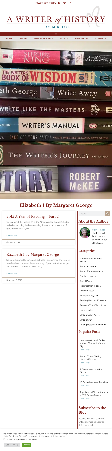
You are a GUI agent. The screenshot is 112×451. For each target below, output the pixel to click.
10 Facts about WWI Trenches (94, 382)
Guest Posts (86, 281)
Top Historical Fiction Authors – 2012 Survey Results (94, 394)
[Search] (107, 213)
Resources (81, 38)
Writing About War (88, 314)
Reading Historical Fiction (92, 300)
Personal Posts (87, 290)
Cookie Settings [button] (12, 445)
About (23, 38)
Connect (100, 38)
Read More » (11, 235)
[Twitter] (64, 3)
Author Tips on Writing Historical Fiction (90, 358)
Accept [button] (27, 445)
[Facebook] (59, 3)
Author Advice (87, 266)
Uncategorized (87, 310)
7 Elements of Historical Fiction (91, 260)
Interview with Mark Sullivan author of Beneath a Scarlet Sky (93, 343)
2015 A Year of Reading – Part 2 (32, 217)
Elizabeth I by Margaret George (32, 255)
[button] (56, 34)
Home (9, 38)
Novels (64, 38)
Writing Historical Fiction (91, 324)
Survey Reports (43, 38)
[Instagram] (70, 3)
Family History (86, 276)
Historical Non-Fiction (90, 285)
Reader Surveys (87, 295)
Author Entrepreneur (90, 271)
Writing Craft (86, 319)
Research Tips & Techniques (93, 305)
